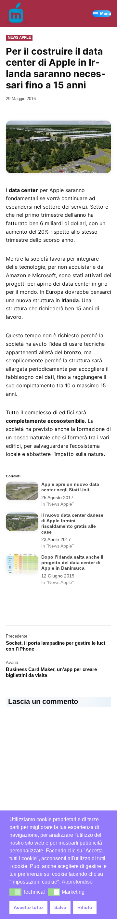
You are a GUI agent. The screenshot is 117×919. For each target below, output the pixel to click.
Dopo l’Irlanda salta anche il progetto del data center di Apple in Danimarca (72, 563)
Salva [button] (60, 907)
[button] (15, 892)
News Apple (19, 37)
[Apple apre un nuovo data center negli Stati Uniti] (22, 492)
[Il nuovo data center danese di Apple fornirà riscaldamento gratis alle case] (22, 523)
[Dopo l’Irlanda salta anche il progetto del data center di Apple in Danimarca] (22, 565)
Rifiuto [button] (84, 907)
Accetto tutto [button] (28, 907)
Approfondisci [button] (78, 882)
